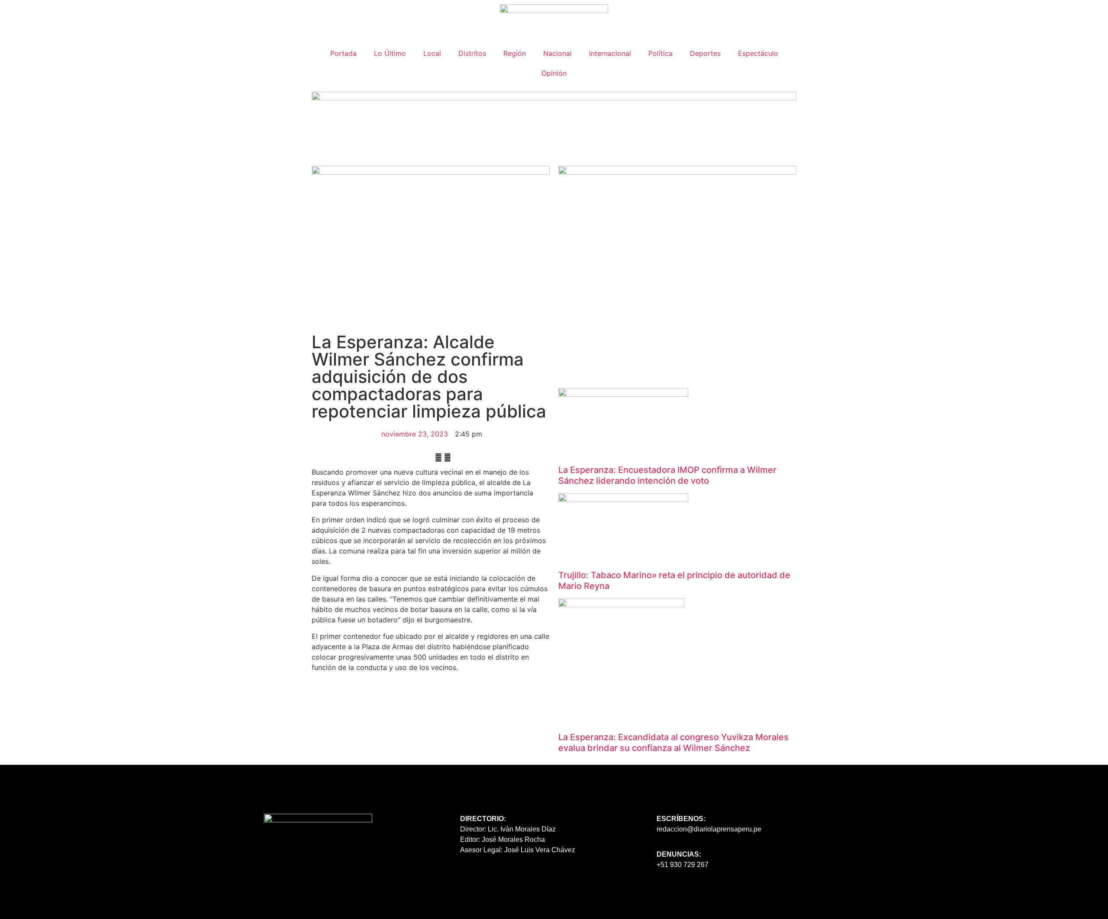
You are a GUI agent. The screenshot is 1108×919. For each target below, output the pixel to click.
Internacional (610, 53)
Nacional (557, 53)
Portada (343, 53)
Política (660, 53)
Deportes (705, 53)
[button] (438, 457)
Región (514, 53)
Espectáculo (758, 53)
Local (432, 53)
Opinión (554, 73)
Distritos (472, 53)
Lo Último (390, 53)
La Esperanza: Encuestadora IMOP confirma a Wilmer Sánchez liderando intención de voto (667, 475)
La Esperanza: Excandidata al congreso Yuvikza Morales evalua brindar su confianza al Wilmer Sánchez (673, 742)
